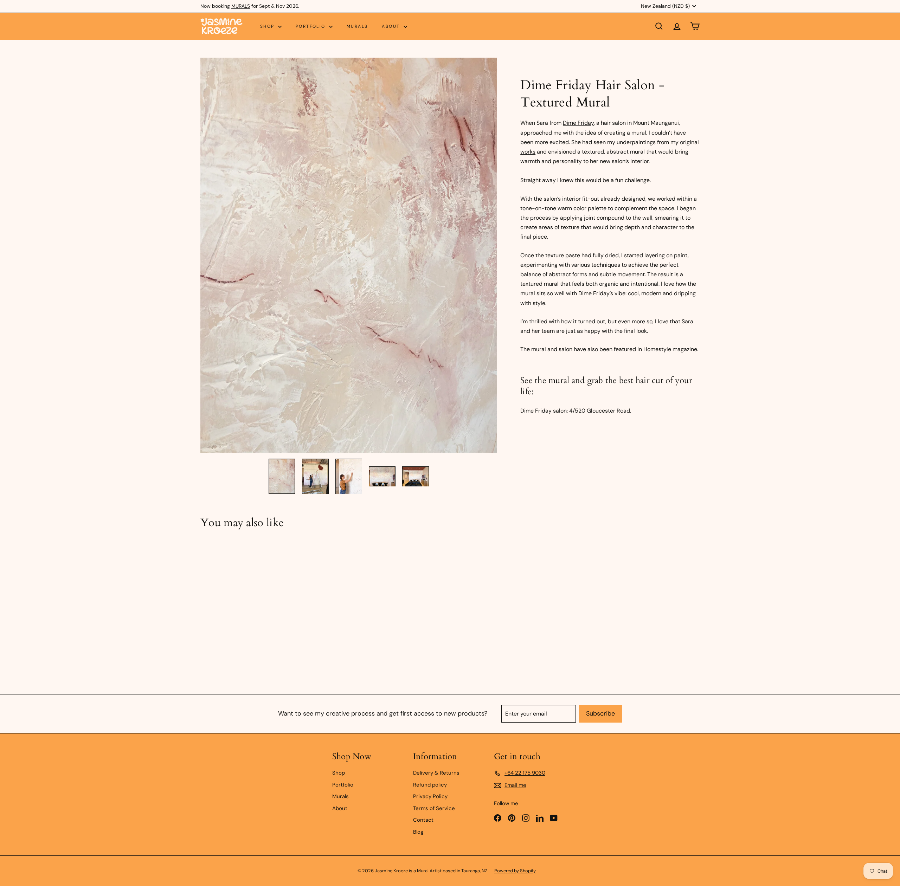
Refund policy (430, 784)
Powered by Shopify (515, 871)
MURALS (240, 6)
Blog (418, 831)
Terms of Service (434, 808)
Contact (423, 819)
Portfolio (311, 26)
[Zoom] (348, 255)
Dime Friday (578, 123)
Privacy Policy (430, 796)
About (391, 26)
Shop (268, 26)
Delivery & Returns (436, 772)
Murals (357, 26)
